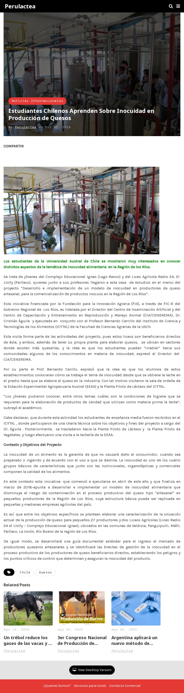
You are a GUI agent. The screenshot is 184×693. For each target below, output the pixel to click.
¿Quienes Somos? (57, 686)
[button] (178, 6)
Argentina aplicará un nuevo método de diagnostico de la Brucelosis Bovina (134, 640)
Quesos (45, 573)
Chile (25, 573)
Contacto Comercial (125, 686)
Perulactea (20, 6)
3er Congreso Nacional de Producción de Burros (82, 640)
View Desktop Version (94, 670)
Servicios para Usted (90, 686)
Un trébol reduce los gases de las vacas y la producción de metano (28, 640)
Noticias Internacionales (37, 101)
